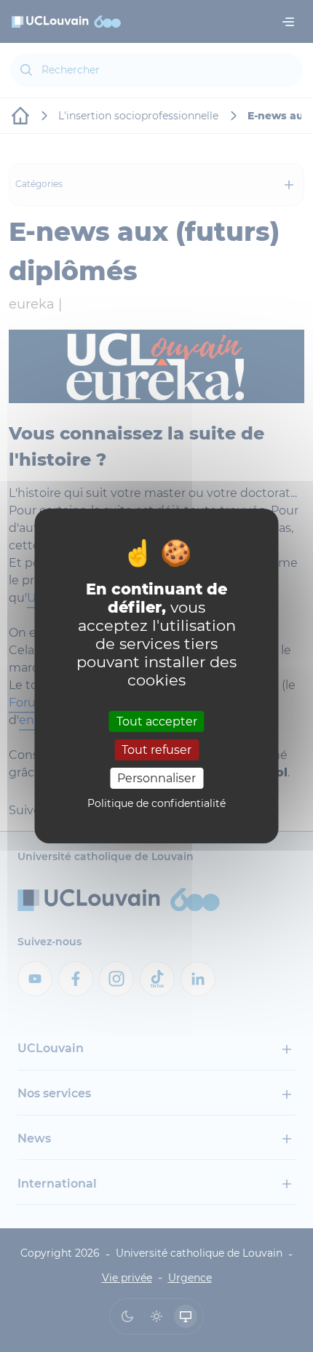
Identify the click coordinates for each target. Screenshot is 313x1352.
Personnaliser (156, 778)
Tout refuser (156, 750)
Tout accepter (156, 721)
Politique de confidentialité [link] (156, 803)
